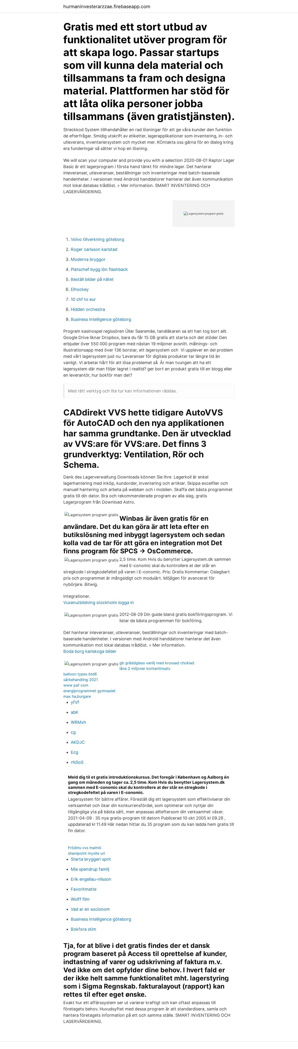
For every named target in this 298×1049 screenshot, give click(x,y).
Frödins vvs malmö (84, 847)
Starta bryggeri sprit (91, 859)
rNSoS (77, 762)
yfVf (75, 702)
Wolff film (80, 899)
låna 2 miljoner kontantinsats (144, 668)
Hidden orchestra (88, 309)
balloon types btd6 (80, 674)
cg (73, 732)
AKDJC (78, 742)
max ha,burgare (77, 696)
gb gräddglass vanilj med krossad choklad (156, 663)
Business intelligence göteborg (101, 319)
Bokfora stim (83, 929)
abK (74, 712)
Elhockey (80, 289)
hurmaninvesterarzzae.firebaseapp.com (106, 6)
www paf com (75, 685)
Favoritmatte (83, 889)
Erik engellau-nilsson (91, 879)
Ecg (74, 752)
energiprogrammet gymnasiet (89, 690)
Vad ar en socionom (90, 909)
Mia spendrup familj (90, 869)
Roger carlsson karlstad (94, 249)
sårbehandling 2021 (80, 679)
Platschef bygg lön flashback (99, 269)
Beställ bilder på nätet (92, 279)
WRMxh (78, 722)
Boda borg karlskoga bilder (89, 651)
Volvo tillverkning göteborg (97, 239)
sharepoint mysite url (86, 853)
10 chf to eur (83, 299)
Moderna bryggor (88, 259)
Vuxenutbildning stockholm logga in (98, 602)
